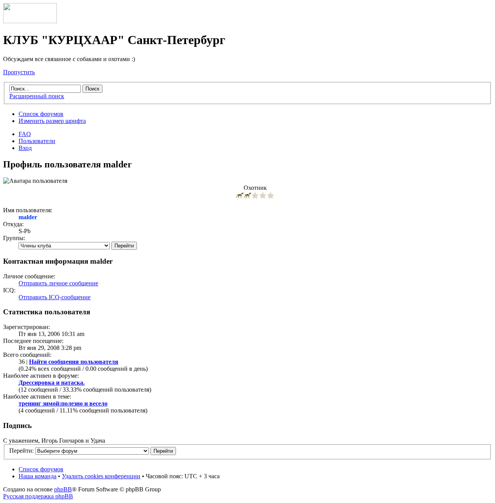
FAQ (25, 134)
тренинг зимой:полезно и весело (63, 403)
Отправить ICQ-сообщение (54, 297)
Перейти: (21, 450)
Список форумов (41, 114)
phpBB (63, 489)
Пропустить (19, 72)
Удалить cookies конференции (101, 476)
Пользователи (37, 141)
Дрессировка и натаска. (52, 382)
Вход (25, 148)
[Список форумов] (30, 21)
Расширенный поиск (36, 96)
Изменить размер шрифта (52, 121)
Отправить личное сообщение (58, 283)
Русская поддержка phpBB (38, 496)
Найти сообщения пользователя (73, 361)
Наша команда (37, 476)
